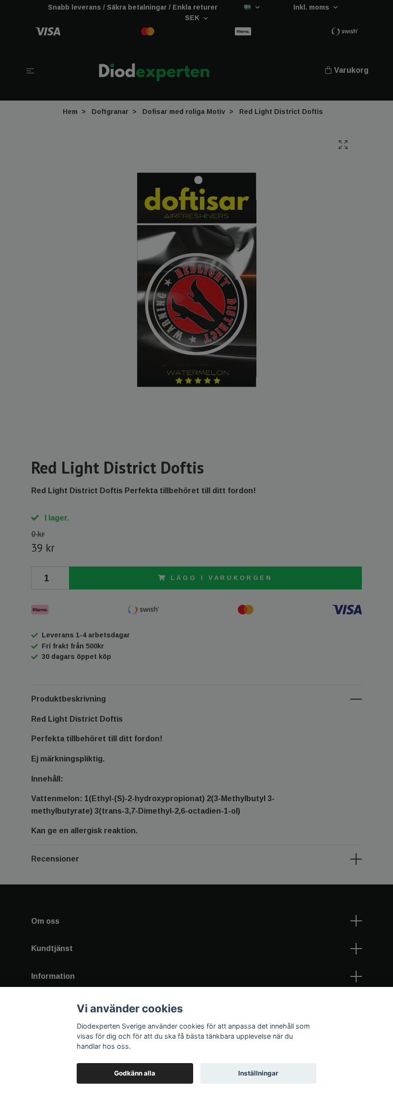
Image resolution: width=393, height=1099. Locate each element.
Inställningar (258, 1073)
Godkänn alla (134, 1073)
